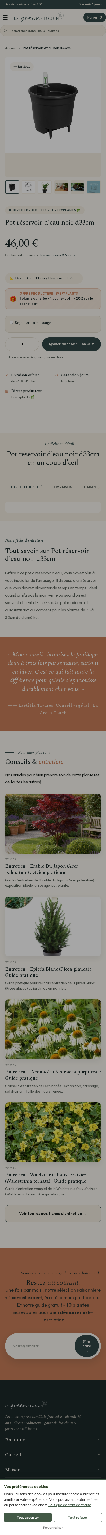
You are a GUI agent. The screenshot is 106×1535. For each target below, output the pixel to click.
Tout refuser (77, 1517)
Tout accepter (28, 1517)
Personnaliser (53, 1527)
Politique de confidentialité (69, 1505)
